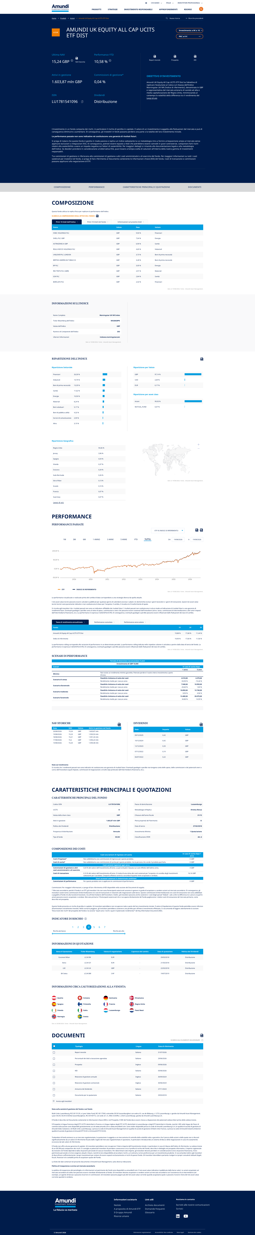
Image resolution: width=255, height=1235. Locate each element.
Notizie (117, 1205)
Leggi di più (152, 98)
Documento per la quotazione (86, 1095)
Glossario (150, 1212)
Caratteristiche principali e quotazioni (146, 187)
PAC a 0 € (183, 36)
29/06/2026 (162, 1058)
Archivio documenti (155, 1205)
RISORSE (188, 9)
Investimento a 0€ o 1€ (189, 30)
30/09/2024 (162, 1077)
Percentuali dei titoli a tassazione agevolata (91, 1058)
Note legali (180, 1232)
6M (84, 539)
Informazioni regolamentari (142, 1232)
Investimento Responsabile (138, 9)
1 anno (96, 539)
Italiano (138, 1052)
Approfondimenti (168, 9)
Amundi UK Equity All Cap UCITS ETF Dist (94, 18)
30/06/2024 (162, 1083)
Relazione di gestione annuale (86, 1077)
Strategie (113, 9)
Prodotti (96, 9)
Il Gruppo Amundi (123, 1212)
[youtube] (186, 1216)
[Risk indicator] (85, 919)
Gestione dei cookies (194, 1232)
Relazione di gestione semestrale (87, 1083)
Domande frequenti (155, 1208)
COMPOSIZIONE (62, 187)
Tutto (148, 539)
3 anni (110, 539)
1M (64, 539)
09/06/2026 (162, 1064)
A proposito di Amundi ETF (127, 1208)
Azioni (72, 18)
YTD (136, 539)
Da (169, 539)
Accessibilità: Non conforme (164, 1232)
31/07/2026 (162, 1052)
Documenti (194, 187)
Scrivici (179, 1208)
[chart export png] (201, 530)
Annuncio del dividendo (83, 1089)
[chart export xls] (196, 530)
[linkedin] (178, 1216)
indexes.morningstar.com (110, 337)
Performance (97, 187)
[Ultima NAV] (71, 60)
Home (54, 18)
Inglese (138, 1064)
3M (74, 539)
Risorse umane (121, 1216)
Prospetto (78, 1064)
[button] (194, 18)
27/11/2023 (162, 1089)
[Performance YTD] (110, 60)
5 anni (124, 539)
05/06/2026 (162, 1071)
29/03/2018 (162, 1095)
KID (76, 1071)
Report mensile (80, 1052)
